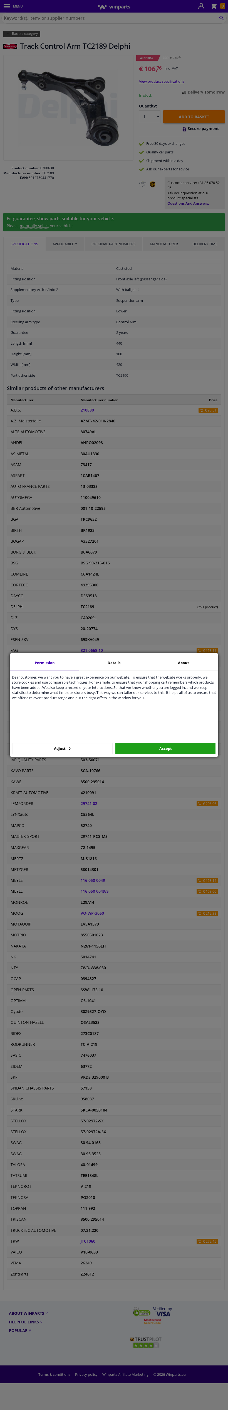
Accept (165, 748)
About (183, 662)
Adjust (60, 748)
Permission (45, 662)
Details (114, 662)
